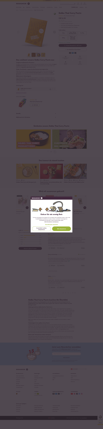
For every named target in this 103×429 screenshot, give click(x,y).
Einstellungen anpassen (51, 224)
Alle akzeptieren (61, 228)
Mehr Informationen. (48, 221)
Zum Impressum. (56, 221)
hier (59, 220)
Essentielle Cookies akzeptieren (41, 229)
